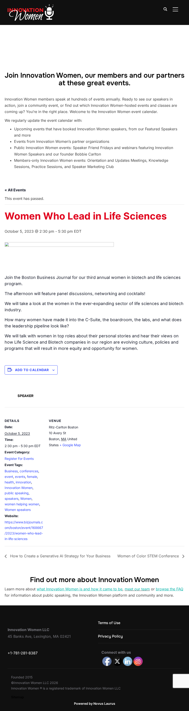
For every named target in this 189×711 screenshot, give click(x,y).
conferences (29, 471)
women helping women (22, 504)
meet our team (137, 589)
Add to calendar (32, 370)
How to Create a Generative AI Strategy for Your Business (59, 556)
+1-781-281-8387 (23, 653)
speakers (11, 498)
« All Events (15, 190)
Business (11, 471)
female (32, 477)
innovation (23, 482)
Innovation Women (18, 488)
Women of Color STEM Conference (148, 556)
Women (26, 498)
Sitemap (17, 697)
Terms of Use (109, 622)
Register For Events (19, 459)
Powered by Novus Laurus (94, 703)
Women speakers (18, 510)
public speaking (17, 493)
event (9, 477)
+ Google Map (70, 445)
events (20, 477)
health (9, 482)
